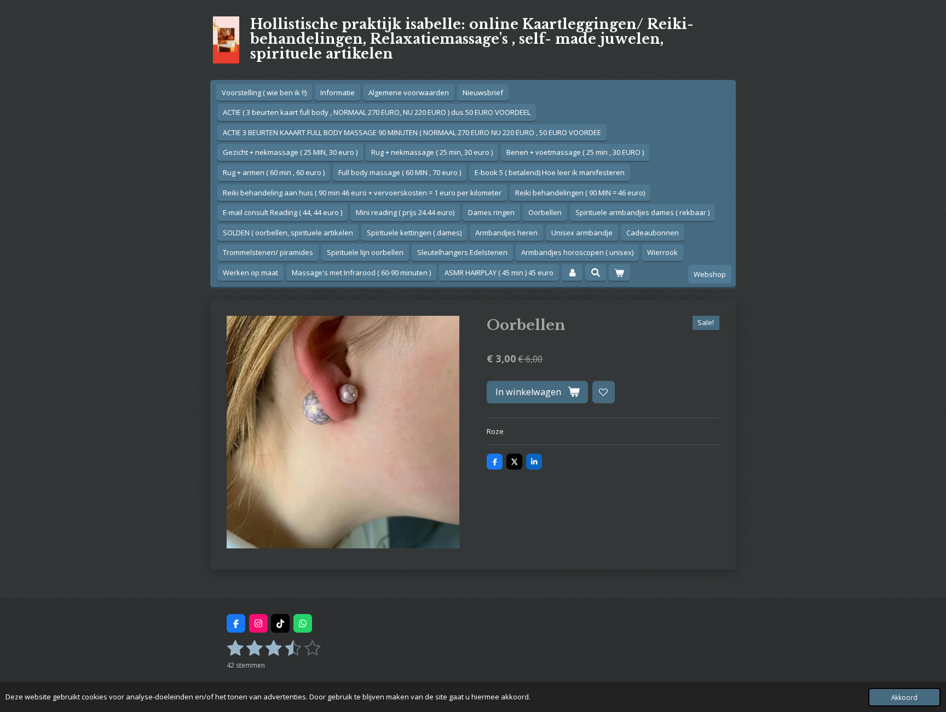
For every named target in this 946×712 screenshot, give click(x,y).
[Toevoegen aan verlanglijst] (603, 392)
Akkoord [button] (904, 697)
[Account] (572, 272)
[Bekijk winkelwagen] (619, 272)
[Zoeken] (595, 272)
